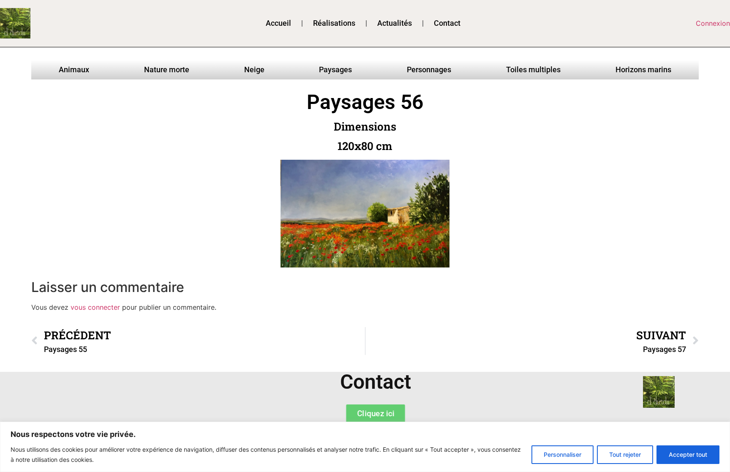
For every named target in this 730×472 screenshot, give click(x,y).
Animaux (74, 69)
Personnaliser (562, 454)
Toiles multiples (533, 69)
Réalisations (334, 23)
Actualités (394, 23)
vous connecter (95, 307)
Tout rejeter (625, 454)
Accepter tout (688, 454)
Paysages (335, 69)
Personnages (429, 69)
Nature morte (166, 69)
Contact (447, 23)
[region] (365, 447)
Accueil (278, 23)
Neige (254, 69)
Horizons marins (643, 69)
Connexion (713, 23)
